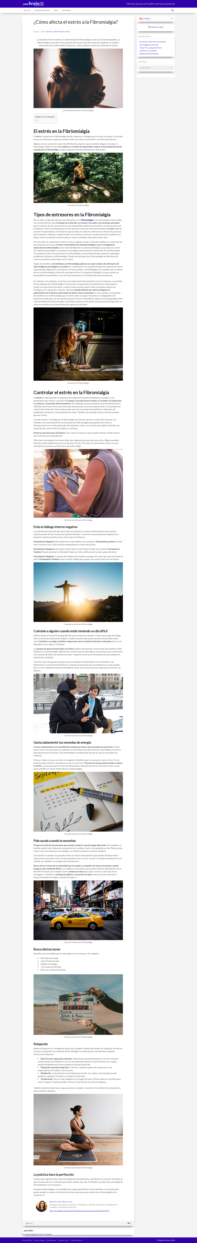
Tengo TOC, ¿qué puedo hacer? (150, 48)
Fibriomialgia (87, 220)
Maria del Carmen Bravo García (57, 31)
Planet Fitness (76, 1240)
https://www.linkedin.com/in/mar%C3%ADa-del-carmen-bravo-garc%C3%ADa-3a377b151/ (79, 1211)
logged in (34, 1234)
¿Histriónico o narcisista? (148, 51)
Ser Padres (66, 10)
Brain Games (51, 1240)
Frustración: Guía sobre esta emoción (152, 42)
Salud (31, 1223)
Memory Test (63, 1240)
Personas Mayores (42, 10)
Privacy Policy (27, 1240)
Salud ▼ (27, 10)
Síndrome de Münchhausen (149, 54)
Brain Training (39, 1240)
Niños (56, 10)
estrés (39, 136)
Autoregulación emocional (148, 45)
